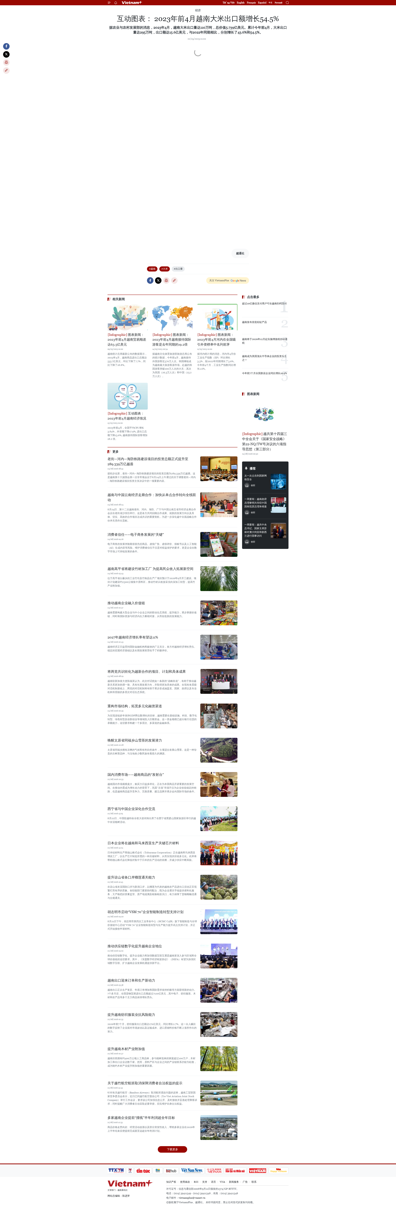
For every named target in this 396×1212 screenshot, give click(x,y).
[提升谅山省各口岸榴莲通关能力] (218, 887)
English (241, 2)
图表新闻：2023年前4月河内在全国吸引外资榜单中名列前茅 (216, 339)
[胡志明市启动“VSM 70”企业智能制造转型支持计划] (218, 921)
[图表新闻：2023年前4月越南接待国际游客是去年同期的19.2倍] (172, 317)
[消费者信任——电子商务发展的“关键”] (218, 544)
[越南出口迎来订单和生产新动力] (218, 990)
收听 (253, 485)
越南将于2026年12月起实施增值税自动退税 (264, 341)
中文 (270, 3)
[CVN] (214, 1170)
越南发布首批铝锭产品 (254, 322)
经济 (198, 10)
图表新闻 (253, 394)
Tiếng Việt (229, 2)
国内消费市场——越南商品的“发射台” (136, 775)
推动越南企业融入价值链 (126, 603)
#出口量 (178, 268)
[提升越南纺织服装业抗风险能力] (218, 1024)
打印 (6, 62)
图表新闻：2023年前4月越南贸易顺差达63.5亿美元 (127, 339)
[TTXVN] (116, 1170)
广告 (245, 1181)
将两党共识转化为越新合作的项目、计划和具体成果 (147, 671)
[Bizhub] (171, 1170)
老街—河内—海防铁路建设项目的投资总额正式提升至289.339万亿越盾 (148, 461)
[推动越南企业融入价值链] (218, 612)
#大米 (164, 268)
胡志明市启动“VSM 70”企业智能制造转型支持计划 (145, 912)
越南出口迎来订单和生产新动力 (131, 980)
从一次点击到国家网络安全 (255, 477)
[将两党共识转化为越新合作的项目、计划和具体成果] (218, 681)
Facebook (6, 46)
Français (251, 2)
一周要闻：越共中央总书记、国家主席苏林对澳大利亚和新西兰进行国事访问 (255, 530)
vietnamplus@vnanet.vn (192, 1197)
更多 (115, 451)
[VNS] (191, 1170)
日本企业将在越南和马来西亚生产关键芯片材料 (143, 843)
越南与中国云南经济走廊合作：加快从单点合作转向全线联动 (152, 497)
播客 (253, 468)
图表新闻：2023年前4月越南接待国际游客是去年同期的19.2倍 (171, 339)
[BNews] (158, 1170)
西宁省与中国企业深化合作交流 (131, 809)
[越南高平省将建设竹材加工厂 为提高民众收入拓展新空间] (218, 578)
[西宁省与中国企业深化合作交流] (218, 818)
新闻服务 (234, 1181)
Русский (278, 3)
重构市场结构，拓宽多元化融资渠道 (135, 706)
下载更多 (172, 1149)
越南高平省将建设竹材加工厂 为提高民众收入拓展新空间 (150, 569)
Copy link (6, 70)
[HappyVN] (278, 1170)
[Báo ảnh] (257, 1170)
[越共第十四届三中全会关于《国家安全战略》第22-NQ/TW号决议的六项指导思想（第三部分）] (265, 414)
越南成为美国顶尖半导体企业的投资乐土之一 (264, 358)
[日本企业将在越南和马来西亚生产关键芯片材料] (218, 853)
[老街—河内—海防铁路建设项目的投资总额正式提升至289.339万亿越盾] (218, 468)
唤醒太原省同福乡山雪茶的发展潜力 (135, 740)
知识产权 (171, 1181)
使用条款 (185, 1181)
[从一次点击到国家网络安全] (278, 481)
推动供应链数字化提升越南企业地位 (135, 946)
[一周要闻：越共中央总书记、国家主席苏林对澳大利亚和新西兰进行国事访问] (278, 530)
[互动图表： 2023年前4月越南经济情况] (128, 396)
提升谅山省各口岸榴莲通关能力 (131, 877)
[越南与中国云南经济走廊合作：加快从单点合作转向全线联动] (218, 504)
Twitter (6, 54)
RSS (196, 1181)
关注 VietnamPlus (219, 280)
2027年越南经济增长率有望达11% (133, 637)
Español (262, 2)
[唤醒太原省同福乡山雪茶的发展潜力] (218, 750)
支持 (204, 1181)
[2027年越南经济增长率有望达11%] (218, 647)
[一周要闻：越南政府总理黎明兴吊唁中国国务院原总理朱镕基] (278, 505)
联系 (254, 1181)
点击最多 (253, 297)
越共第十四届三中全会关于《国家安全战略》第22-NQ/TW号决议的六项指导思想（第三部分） (264, 441)
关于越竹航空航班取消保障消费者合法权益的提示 (145, 1083)
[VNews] (130, 1170)
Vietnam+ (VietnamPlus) (132, 2)
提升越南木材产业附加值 (126, 1049)
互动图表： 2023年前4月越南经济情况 (127, 416)
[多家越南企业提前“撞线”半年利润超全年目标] (218, 1127)
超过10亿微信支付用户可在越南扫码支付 (264, 303)
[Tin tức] (143, 1170)
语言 (213, 1181)
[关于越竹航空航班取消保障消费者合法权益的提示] (218, 1093)
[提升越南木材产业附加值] (218, 1058)
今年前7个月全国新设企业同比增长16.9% (264, 373)
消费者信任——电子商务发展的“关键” (136, 534)
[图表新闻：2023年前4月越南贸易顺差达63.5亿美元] (128, 317)
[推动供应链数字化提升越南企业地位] (218, 956)
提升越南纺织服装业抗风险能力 (131, 1015)
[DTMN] (235, 1170)
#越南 (152, 268)
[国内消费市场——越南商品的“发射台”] (218, 784)
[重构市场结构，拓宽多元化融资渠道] (218, 716)
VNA (222, 1181)
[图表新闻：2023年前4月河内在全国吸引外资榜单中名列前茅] (217, 317)
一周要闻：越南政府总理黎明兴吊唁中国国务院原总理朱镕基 (255, 503)
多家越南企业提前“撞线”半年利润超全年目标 (141, 1118)
